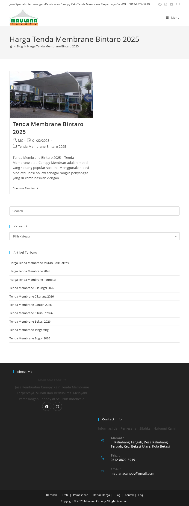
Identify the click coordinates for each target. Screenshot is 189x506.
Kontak (129, 495)
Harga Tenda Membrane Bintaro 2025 (53, 46)
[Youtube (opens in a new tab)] (171, 4)
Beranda (51, 495)
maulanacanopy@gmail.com (132, 473)
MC (20, 140)
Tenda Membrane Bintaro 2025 (42, 146)
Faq (140, 495)
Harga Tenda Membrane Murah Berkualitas (39, 263)
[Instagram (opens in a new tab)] (165, 4)
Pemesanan (80, 495)
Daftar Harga (101, 495)
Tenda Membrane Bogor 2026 (29, 338)
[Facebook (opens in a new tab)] (160, 4)
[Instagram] (57, 406)
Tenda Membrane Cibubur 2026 (31, 313)
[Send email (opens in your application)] (177, 4)
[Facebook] (46, 406)
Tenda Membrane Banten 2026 (30, 305)
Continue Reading (25, 189)
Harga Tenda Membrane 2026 (29, 271)
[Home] (10, 46)
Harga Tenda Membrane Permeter (32, 280)
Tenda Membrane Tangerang (29, 330)
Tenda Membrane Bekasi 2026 (29, 321)
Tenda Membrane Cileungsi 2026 (31, 288)
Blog (117, 495)
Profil (65, 495)
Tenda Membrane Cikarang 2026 (31, 296)
